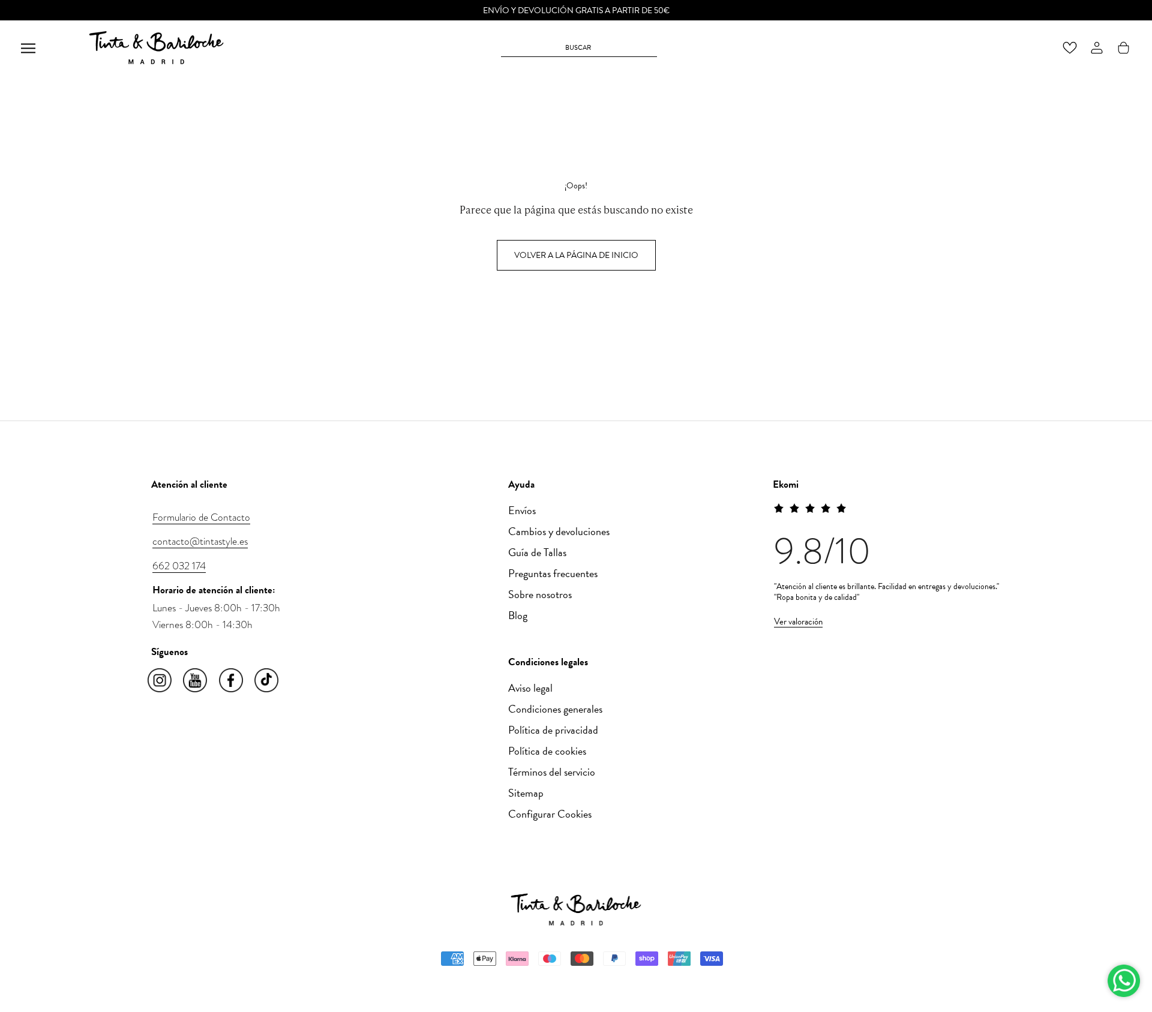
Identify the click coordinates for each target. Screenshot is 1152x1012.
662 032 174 (179, 565)
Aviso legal (530, 688)
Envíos (522, 510)
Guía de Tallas (537, 552)
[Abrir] (28, 47)
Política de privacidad (553, 730)
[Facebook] (232, 680)
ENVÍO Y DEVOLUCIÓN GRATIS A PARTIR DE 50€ (576, 10)
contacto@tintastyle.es (200, 541)
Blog (517, 615)
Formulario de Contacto (201, 517)
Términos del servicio (551, 772)
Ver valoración (798, 621)
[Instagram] (160, 680)
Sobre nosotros (540, 594)
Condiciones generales (555, 709)
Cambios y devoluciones (559, 531)
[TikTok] (267, 680)
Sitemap (526, 793)
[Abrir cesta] (1123, 47)
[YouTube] (196, 680)
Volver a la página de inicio (576, 255)
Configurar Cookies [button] (550, 814)
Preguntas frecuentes (553, 573)
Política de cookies (547, 751)
